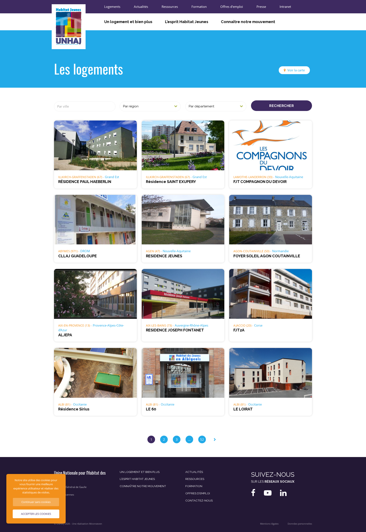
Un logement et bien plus (128, 21)
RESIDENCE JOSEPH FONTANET (175, 330)
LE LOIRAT (243, 409)
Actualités (141, 6)
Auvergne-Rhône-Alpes (191, 325)
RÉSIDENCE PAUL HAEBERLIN (84, 181)
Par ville (63, 106)
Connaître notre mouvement (248, 21)
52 (202, 439)
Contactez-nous (199, 500)
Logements (112, 6)
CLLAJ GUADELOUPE (77, 256)
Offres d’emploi (231, 6)
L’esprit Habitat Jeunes (186, 21)
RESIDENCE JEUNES (164, 256)
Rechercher (281, 106)
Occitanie (80, 404)
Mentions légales (269, 523)
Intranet (285, 6)
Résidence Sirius (73, 409)
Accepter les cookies (36, 514)
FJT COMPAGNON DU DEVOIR (260, 181)
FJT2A (238, 330)
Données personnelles (300, 523)
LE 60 (151, 409)
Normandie (280, 251)
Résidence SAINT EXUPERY (171, 181)
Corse (258, 325)
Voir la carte (296, 70)
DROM (85, 251)
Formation (199, 6)
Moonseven (95, 523)
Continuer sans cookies (36, 502)
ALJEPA (65, 335)
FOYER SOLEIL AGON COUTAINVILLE (266, 256)
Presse (261, 6)
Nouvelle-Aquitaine (289, 177)
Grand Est (112, 177)
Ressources (170, 6)
